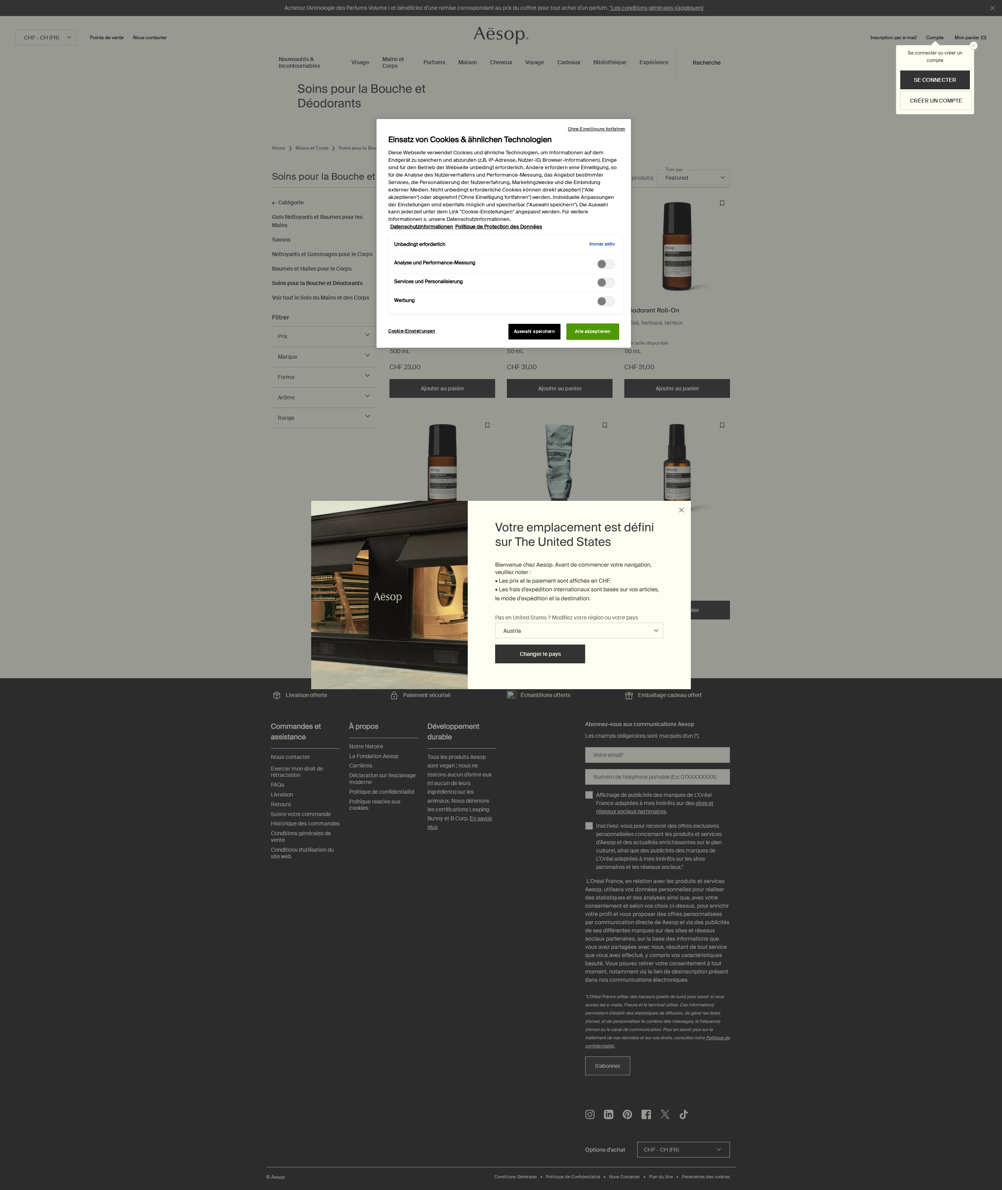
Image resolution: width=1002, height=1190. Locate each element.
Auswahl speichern (534, 331)
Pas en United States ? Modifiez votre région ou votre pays (566, 617)
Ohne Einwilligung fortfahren (596, 129)
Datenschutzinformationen (421, 227)
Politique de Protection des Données (498, 227)
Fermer (681, 510)
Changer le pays (540, 653)
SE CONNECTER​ (935, 79)
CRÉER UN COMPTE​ (936, 100)
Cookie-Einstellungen (411, 331)
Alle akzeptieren (592, 331)
